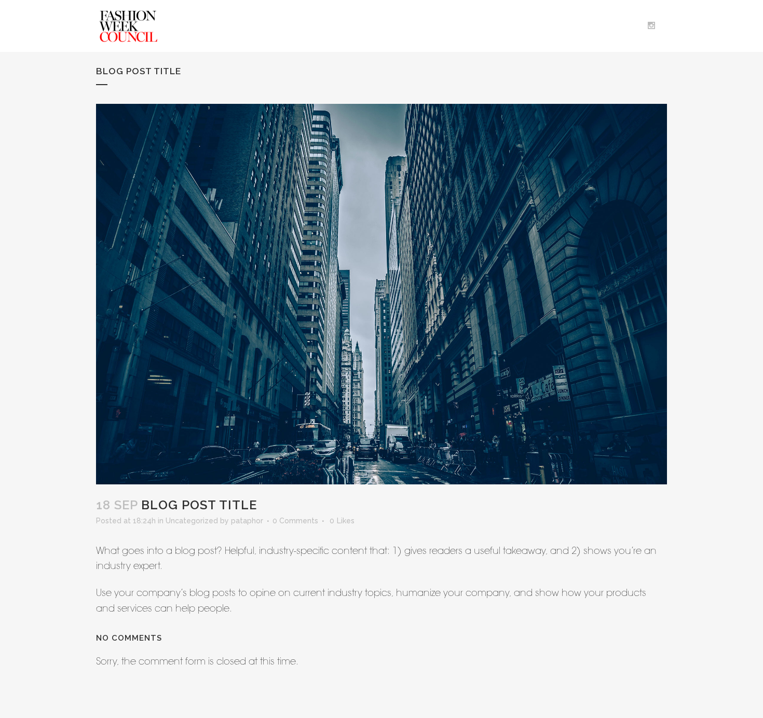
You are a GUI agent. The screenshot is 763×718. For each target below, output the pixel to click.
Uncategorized (192, 521)
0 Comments (295, 521)
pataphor (247, 521)
